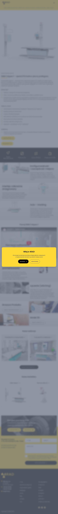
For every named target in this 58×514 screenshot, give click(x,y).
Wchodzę (22, 261)
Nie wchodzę (34, 261)
